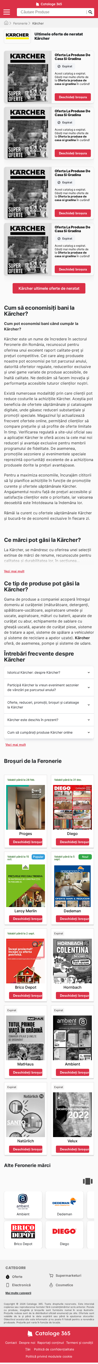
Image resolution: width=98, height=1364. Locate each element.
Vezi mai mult (14, 571)
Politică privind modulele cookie (49, 1356)
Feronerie (20, 23)
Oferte (17, 1277)
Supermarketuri (68, 1275)
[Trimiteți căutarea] (90, 12)
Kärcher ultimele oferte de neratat (49, 288)
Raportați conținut (50, 1342)
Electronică (21, 1285)
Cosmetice (64, 1285)
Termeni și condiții (79, 1342)
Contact (11, 1342)
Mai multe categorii (18, 1293)
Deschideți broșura (73, 97)
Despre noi (27, 1342)
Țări (27, 1349)
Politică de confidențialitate (54, 1349)
